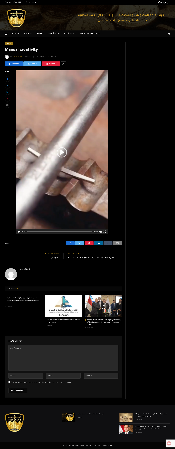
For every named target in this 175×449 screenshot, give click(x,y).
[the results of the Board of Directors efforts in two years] (63, 306)
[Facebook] (7, 79)
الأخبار (26, 34)
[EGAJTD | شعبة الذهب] (16, 17)
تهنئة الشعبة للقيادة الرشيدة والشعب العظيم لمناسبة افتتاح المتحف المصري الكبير (151, 428)
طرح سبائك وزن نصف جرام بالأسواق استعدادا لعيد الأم (91, 258)
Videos (9, 43)
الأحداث (39, 34)
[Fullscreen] (104, 231)
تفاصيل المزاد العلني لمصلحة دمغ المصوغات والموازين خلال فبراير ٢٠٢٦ (151, 415)
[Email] (7, 105)
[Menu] (6, 34)
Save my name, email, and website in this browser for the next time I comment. (41, 382)
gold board (17, 57)
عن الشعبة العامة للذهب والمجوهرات (91, 414)
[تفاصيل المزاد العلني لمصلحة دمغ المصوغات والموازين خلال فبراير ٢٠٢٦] (126, 417)
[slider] (59, 231)
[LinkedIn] (7, 92)
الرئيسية (16, 34)
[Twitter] (7, 85)
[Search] (169, 34)
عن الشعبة (69, 34)
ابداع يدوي (55, 258)
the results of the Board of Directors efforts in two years (63, 321)
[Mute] (100, 231)
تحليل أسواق (54, 34)
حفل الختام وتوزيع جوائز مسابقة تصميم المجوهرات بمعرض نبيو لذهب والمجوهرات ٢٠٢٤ (23, 300)
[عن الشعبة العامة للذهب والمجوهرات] (68, 417)
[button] (62, 152)
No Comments (40, 57)
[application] (62, 152)
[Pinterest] (7, 98)
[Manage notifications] (169, 443)
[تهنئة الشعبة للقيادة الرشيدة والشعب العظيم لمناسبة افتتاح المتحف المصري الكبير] (126, 429)
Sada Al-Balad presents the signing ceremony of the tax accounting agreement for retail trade (104, 322)
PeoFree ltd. (107, 445)
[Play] (19, 231)
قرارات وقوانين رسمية (90, 34)
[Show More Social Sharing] (63, 63)
